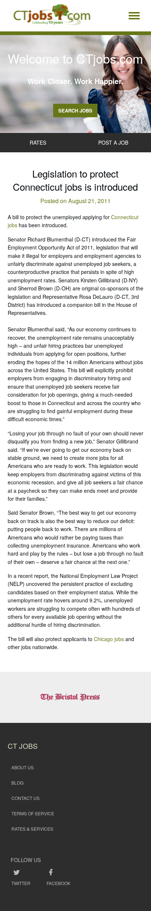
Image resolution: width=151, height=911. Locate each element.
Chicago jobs (109, 639)
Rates (38, 142)
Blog (17, 783)
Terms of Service (32, 813)
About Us (22, 767)
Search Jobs (75, 110)
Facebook (58, 883)
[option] (76, 697)
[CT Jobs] (52, 15)
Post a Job (113, 142)
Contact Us (25, 798)
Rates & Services (32, 829)
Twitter (20, 883)
